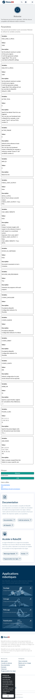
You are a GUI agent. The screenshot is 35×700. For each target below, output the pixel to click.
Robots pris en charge (24, 663)
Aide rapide (4, 661)
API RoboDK (7, 525)
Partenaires (21, 665)
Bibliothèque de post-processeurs (10, 489)
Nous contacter (22, 661)
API (2, 487)
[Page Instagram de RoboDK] (15, 688)
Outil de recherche (23, 520)
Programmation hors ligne (11, 559)
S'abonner (4, 669)
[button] (25, 2)
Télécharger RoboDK (9, 553)
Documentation (5, 485)
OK (8, 696)
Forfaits (23, 553)
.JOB (17, 478)
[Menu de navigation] (32, 2)
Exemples (3, 667)
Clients (20, 667)
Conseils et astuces (6, 663)
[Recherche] (21, 2)
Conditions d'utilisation (18, 697)
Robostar (17, 473)
